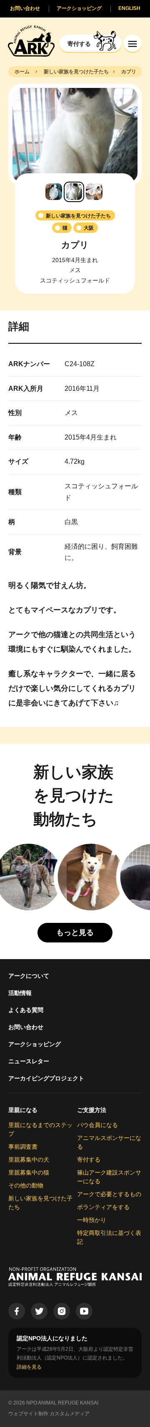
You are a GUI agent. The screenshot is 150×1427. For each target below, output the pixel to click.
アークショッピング (34, 1044)
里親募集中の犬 (28, 1159)
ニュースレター (28, 1061)
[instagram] (61, 1311)
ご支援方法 (91, 1110)
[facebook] (16, 1311)
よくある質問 (25, 1010)
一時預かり (91, 1220)
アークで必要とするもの (109, 1194)
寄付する (88, 1159)
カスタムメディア (70, 1414)
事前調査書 (23, 1146)
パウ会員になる (97, 1125)
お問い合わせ (25, 1027)
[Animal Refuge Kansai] (31, 40)
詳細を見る (29, 1367)
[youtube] (84, 1311)
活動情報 (20, 993)
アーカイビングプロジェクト (46, 1078)
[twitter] (39, 1311)
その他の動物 (25, 1185)
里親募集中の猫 (28, 1172)
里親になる (23, 1110)
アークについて (28, 975)
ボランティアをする (103, 1207)
